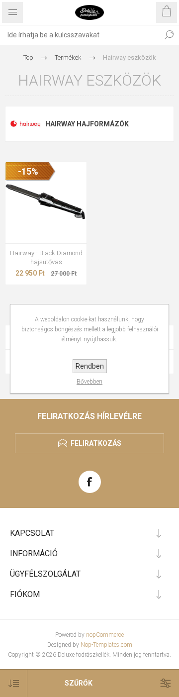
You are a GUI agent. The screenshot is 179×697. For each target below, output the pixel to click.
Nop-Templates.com (106, 644)
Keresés (169, 35)
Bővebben (89, 381)
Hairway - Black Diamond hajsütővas (46, 257)
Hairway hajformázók (87, 124)
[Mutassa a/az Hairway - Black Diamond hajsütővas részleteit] (46, 202)
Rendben (90, 366)
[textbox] (79, 35)
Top (28, 57)
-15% (28, 171)
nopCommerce (105, 634)
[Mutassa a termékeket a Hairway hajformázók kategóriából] (25, 124)
